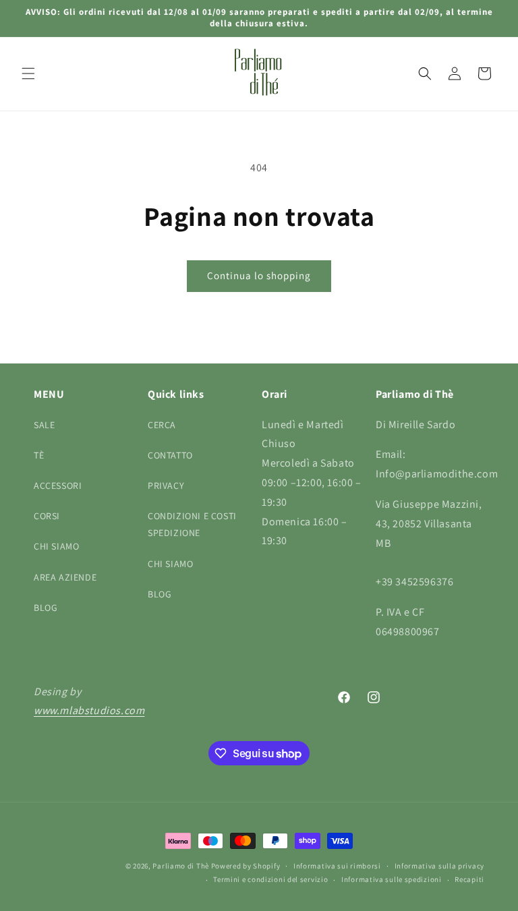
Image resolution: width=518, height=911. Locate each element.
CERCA (162, 425)
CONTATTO (170, 455)
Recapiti (469, 879)
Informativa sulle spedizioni (391, 879)
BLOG (45, 607)
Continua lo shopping (259, 275)
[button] (28, 73)
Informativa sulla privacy (440, 866)
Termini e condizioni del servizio (270, 879)
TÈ (39, 455)
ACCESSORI (58, 485)
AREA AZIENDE (65, 577)
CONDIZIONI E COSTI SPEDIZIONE (192, 524)
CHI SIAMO (56, 546)
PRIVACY (166, 485)
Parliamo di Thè (180, 866)
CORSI (47, 516)
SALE (44, 425)
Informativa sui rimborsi (337, 866)
